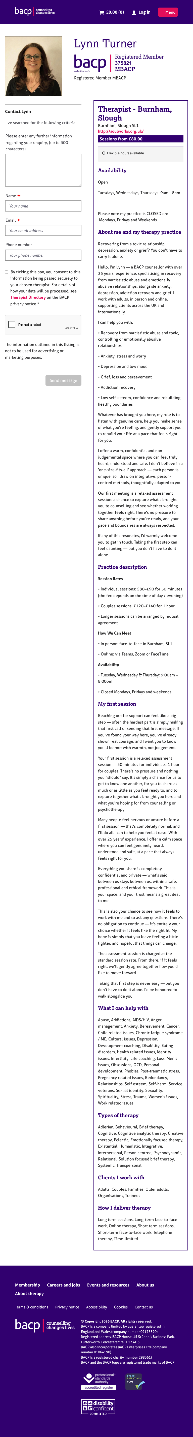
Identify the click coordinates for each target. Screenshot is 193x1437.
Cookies (121, 1307)
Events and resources (108, 1285)
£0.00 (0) (115, 12)
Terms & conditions (31, 1307)
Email (11, 220)
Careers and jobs (63, 1285)
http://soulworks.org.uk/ (121, 131)
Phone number (19, 244)
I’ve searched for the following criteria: (41, 122)
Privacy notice (67, 1307)
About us (145, 1285)
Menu (170, 12)
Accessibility (96, 1307)
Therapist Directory (28, 297)
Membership (27, 1285)
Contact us (144, 1307)
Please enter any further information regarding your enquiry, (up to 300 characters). (39, 142)
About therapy (29, 1293)
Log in (145, 12)
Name (11, 195)
